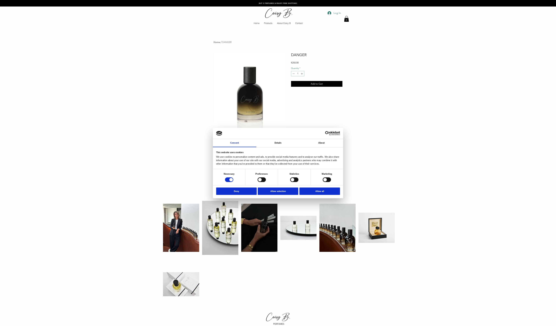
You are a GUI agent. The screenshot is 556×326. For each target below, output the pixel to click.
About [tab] (321, 143)
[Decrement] (293, 73)
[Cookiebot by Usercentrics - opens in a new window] (327, 133)
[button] (346, 19)
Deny (236, 191)
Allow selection (278, 191)
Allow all (319, 191)
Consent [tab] (234, 143)
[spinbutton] (297, 73)
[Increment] (302, 73)
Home (217, 42)
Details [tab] (278, 143)
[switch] (262, 179)
